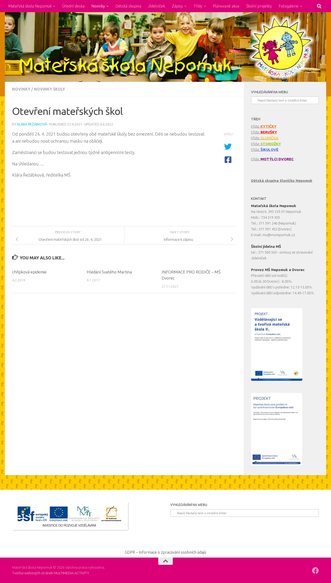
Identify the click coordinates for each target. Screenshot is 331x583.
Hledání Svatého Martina (109, 272)
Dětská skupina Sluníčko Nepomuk (281, 181)
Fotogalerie (289, 6)
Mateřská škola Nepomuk (30, 6)
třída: (263, 126)
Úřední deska (73, 6)
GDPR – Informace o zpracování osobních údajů (165, 552)
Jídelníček (156, 6)
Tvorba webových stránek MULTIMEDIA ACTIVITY (50, 573)
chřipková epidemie (29, 272)
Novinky (98, 6)
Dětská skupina (128, 6)
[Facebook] (315, 570)
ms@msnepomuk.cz (278, 235)
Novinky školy (49, 89)
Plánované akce (226, 6)
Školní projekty (259, 6)
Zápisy (177, 6)
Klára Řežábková (32, 124)
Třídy (197, 6)
